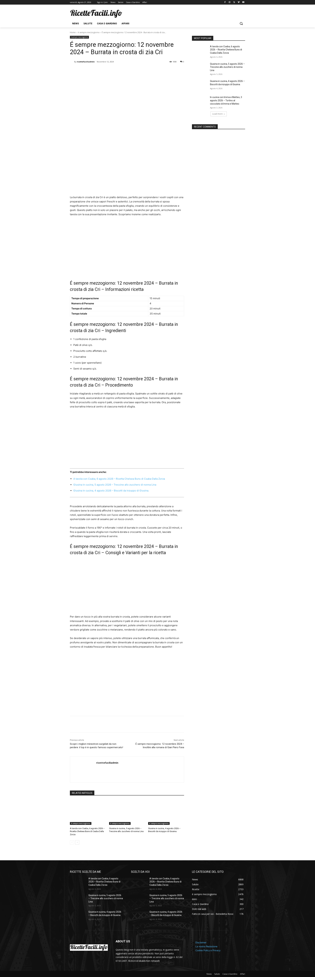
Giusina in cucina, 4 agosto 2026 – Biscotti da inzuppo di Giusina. (111, 490)
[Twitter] (234, 2)
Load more (217, 113)
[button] (241, 23)
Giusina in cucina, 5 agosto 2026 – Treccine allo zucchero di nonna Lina (114, 484)
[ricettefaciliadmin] (72, 61)
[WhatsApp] (116, 70)
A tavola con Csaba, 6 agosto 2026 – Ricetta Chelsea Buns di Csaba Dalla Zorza (119, 478)
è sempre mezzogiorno (89, 32)
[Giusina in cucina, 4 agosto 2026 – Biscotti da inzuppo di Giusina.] (166, 812)
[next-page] (77, 842)
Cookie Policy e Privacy (207, 950)
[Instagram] (229, 2)
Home (73, 32)
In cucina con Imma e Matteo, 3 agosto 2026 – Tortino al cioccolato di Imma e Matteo (226, 100)
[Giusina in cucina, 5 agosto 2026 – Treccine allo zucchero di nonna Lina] (127, 812)
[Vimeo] (239, 2)
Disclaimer (200, 942)
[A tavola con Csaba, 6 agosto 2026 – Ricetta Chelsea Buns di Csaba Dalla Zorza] (88, 812)
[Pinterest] (108, 70)
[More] (123, 70)
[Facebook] (225, 2)
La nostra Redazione (206, 946)
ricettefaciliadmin (86, 61)
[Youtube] (243, 2)
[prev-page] (72, 842)
